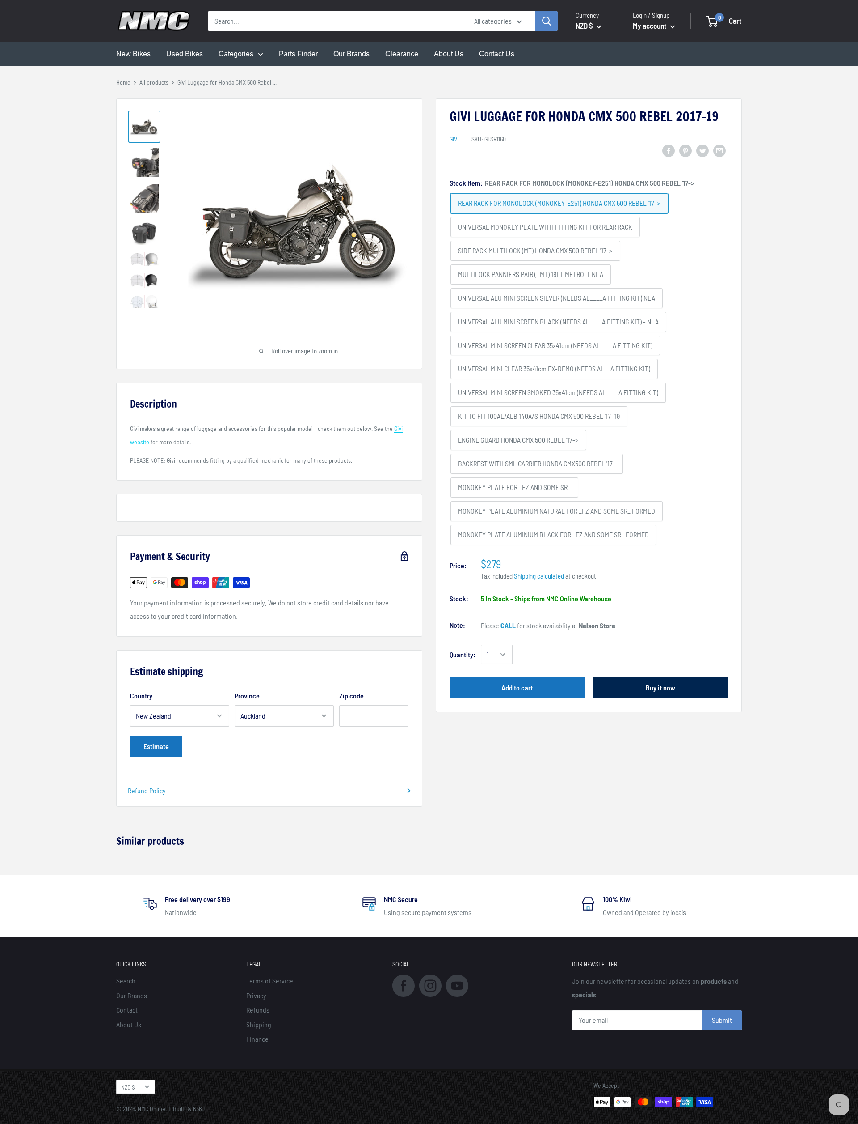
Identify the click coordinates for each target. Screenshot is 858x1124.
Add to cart (517, 687)
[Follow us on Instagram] (430, 985)
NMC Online (151, 1108)
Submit (722, 1020)
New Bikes (133, 54)
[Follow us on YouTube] (457, 985)
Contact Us (496, 54)
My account (650, 25)
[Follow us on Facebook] (403, 985)
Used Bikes (184, 54)
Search (125, 980)
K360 (199, 1108)
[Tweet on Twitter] (702, 150)
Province (247, 695)
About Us (448, 54)
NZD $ (128, 1087)
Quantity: (462, 654)
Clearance (401, 54)
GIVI (454, 139)
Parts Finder (298, 54)
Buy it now (660, 687)
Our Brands (351, 54)
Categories (236, 54)
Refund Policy (147, 790)
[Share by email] (719, 150)
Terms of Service (269, 980)
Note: (457, 625)
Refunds (257, 1009)
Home (123, 82)
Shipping (258, 1024)
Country (141, 695)
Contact (127, 1009)
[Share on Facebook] (668, 150)
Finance (257, 1039)
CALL (508, 625)
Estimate (156, 746)
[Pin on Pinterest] (685, 150)
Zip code (351, 695)
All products (153, 82)
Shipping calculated (539, 576)
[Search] (546, 21)
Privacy (256, 995)
